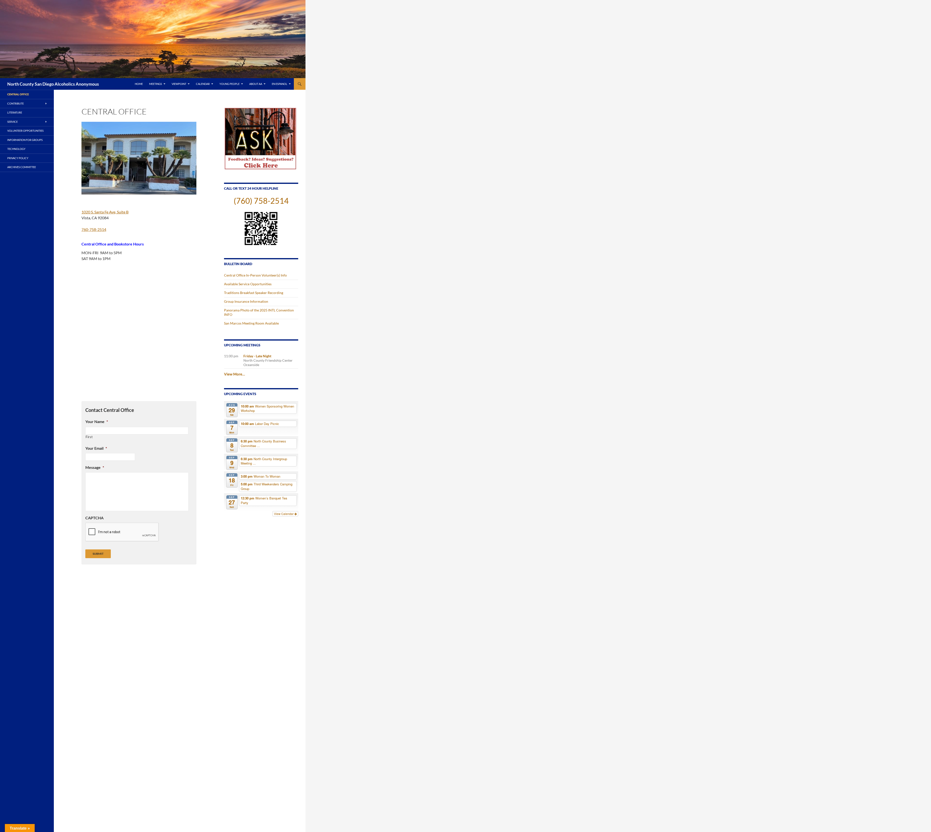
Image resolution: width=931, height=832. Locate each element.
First (89, 437)
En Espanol (279, 83)
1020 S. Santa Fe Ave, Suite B (104, 212)
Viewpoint (179, 83)
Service (12, 121)
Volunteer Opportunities (25, 130)
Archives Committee (21, 167)
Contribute (15, 103)
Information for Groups (25, 139)
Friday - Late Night (257, 356)
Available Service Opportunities (248, 284)
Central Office (18, 94)
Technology (16, 148)
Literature (14, 112)
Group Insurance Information (246, 301)
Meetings (155, 83)
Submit (98, 553)
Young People (229, 83)
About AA (255, 83)
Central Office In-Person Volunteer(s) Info (255, 275)
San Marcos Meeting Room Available (251, 323)
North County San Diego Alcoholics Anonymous (53, 84)
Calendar (203, 83)
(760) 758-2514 (261, 200)
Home (139, 83)
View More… (234, 374)
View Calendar (284, 514)
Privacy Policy (17, 158)
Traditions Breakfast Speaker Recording (253, 293)
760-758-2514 (93, 229)
